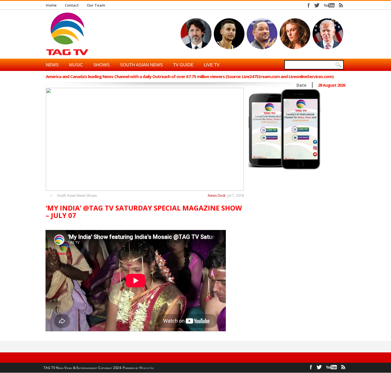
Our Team (96, 5)
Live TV (212, 64)
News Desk (217, 195)
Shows (101, 64)
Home (51, 5)
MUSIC (76, 64)
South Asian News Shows (77, 195)
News (52, 64)
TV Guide (183, 64)
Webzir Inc (146, 367)
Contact (72, 5)
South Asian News (141, 64)
